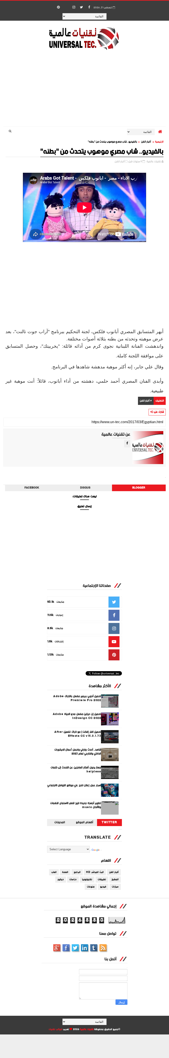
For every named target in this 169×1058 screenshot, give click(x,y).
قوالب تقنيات (55, 1029)
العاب (54, 872)
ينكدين (84, 947)
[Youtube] (66, 5)
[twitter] (81, 7)
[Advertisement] (85, 89)
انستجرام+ (56, 947)
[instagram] (73, 7)
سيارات (115, 887)
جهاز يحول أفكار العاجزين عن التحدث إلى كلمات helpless (76, 769)
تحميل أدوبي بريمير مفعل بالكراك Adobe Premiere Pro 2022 (77, 698)
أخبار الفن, (119, 161)
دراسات (73, 879)
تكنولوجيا (87, 879)
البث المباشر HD (95, 872)
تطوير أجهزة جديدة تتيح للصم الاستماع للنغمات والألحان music (75, 805)
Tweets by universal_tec (120, 829)
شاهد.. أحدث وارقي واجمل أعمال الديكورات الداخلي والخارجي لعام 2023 (77, 751)
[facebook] (89, 7)
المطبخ (115, 879)
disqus (85, 488)
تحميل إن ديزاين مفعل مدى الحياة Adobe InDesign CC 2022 (77, 716)
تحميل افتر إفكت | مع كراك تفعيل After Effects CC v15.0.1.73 (77, 734)
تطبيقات (102, 879)
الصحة (65, 872)
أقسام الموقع (84, 822)
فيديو (103, 887)
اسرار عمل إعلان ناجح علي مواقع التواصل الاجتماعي (74, 785)
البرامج (77, 872)
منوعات (91, 887)
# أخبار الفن (146, 400)
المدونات (59, 822)
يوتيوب (93, 947)
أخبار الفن (146, 141)
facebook (31, 488)
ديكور (60, 879)
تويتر (75, 947)
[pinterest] (58, 7)
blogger (138, 488)
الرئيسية (159, 141)
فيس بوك (66, 947)
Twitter (109, 822)
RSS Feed (103, 947)
